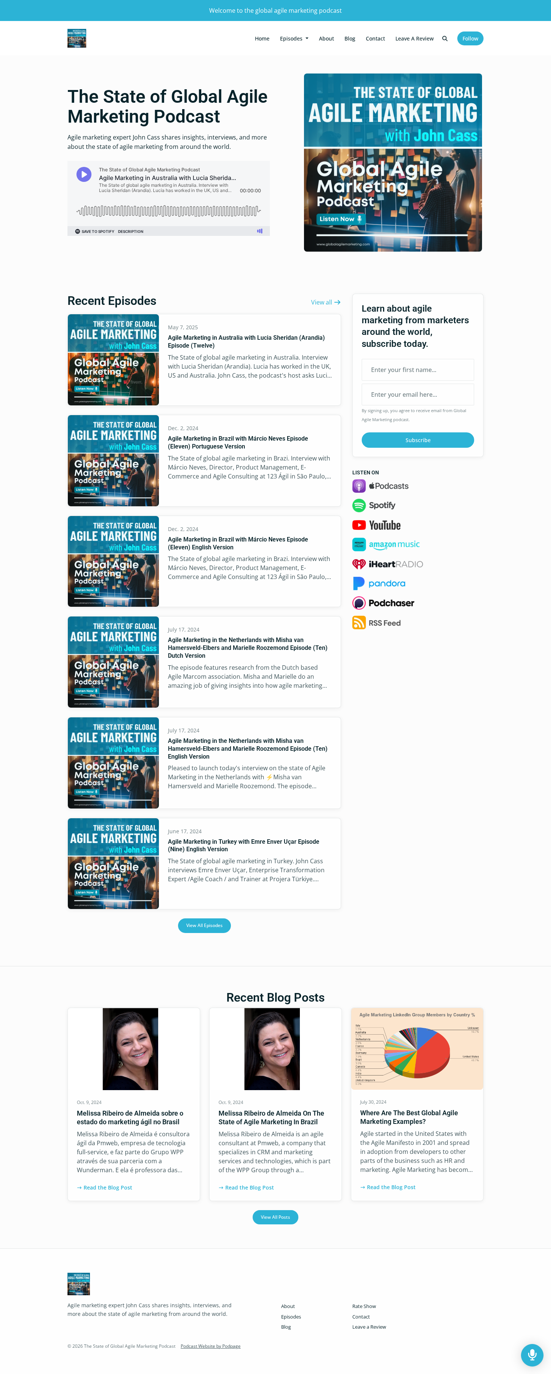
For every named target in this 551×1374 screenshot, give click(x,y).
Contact (375, 38)
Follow (470, 38)
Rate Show (364, 1306)
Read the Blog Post (108, 1187)
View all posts (275, 1217)
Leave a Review (414, 38)
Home (262, 38)
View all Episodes (204, 925)
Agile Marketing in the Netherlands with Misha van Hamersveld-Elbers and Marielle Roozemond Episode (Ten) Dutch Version (248, 647)
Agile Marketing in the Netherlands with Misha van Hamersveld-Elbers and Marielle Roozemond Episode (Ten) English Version (248, 748)
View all (322, 302)
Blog (349, 38)
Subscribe (418, 440)
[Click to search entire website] (445, 38)
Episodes (292, 38)
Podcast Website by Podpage (211, 1346)
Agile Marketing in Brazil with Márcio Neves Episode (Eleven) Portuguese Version (238, 442)
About (326, 38)
